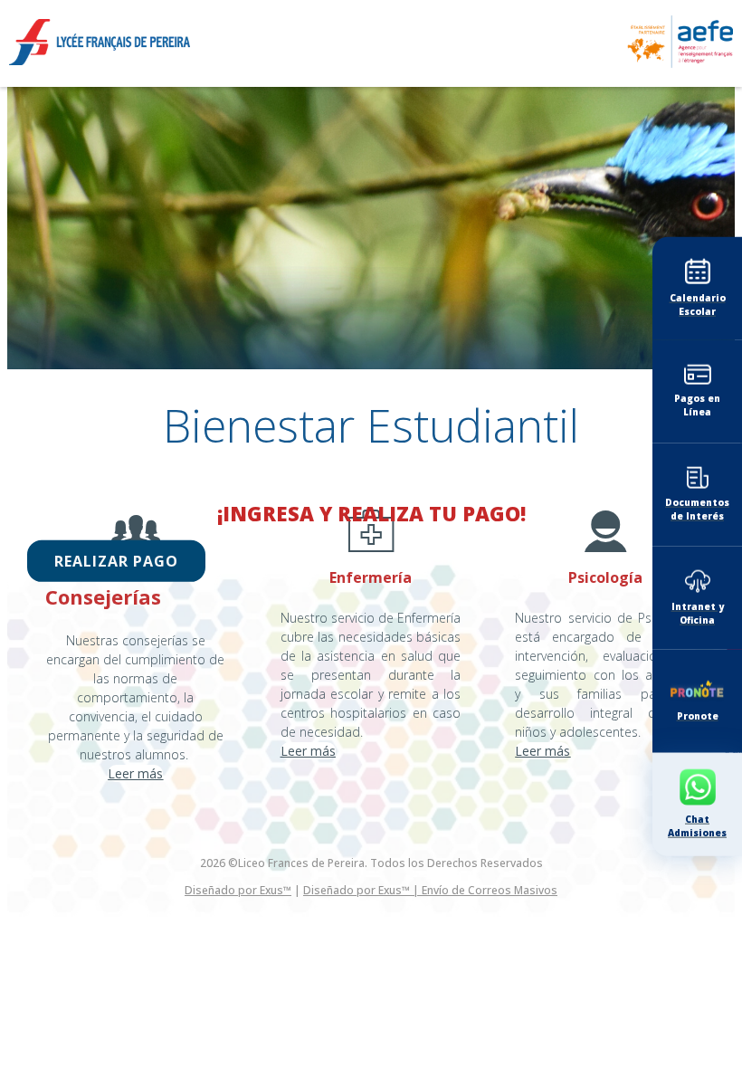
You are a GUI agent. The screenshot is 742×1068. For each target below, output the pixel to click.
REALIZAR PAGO (116, 561)
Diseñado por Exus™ (238, 890)
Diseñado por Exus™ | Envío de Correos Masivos (430, 890)
